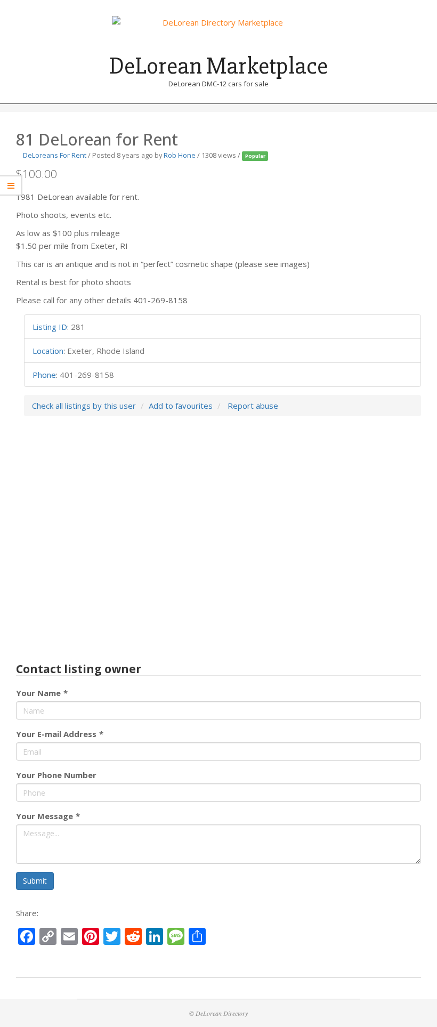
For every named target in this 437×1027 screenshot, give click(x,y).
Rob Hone (180, 155)
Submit (35, 881)
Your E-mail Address (59, 734)
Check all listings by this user (84, 405)
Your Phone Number (56, 775)
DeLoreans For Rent (54, 155)
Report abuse (253, 405)
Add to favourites (181, 405)
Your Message (48, 816)
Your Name (42, 693)
